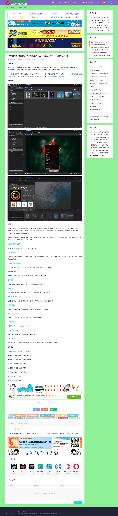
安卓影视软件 (104, 73)
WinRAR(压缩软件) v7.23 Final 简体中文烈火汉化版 (24, 433)
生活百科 (81, 2)
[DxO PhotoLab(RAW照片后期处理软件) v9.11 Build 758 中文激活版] (31, 466)
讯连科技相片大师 (13, 67)
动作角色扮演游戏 (95, 109)
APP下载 (20, 511)
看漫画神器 (104, 116)
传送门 (7, 511)
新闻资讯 (58, 2)
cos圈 (101, 96)
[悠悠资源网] (16, 2)
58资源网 (54, 14)
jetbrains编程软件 (95, 113)
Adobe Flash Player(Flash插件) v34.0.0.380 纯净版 (104, 20)
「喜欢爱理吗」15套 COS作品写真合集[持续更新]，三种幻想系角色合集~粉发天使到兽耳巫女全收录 (74, 433)
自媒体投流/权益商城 (73, 14)
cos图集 (93, 96)
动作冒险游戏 (94, 106)
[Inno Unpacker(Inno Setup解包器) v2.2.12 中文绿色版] (49, 466)
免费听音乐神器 (94, 119)
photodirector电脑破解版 (70, 74)
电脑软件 (19, 7)
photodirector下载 (57, 76)
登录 (45, 493)
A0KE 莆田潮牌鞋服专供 (54, 17)
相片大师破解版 (63, 418)
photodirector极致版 (33, 415)
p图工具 (10, 415)
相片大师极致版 (61, 415)
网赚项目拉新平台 (35, 17)
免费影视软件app (95, 70)
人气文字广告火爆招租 (17, 17)
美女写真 (100, 80)
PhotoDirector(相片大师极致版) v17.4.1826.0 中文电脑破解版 (29, 395)
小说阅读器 (93, 83)
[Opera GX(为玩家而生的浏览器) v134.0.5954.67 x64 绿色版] (67, 466)
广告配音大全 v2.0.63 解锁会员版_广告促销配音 (103, 145)
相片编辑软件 (12, 418)
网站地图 (55, 513)
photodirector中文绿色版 (49, 418)
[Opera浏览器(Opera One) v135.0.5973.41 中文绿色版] (76, 466)
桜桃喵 (92, 80)
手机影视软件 (94, 73)
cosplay (93, 67)
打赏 (51, 402)
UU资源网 (43, 513)
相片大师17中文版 (75, 418)
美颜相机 (93, 86)
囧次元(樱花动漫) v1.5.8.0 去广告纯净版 (102, 42)
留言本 (16, 511)
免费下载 (74, 396)
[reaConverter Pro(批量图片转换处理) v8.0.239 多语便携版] (40, 466)
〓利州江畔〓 (17, 14)
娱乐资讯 (66, 2)
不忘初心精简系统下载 (96, 90)
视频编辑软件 (103, 83)
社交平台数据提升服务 (36, 14)
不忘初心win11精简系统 (96, 103)
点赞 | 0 (46, 402)
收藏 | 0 (39, 402)
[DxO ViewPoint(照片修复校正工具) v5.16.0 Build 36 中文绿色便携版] (14, 466)
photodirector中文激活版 (14, 351)
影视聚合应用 (94, 93)
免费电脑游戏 (94, 116)
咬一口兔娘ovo (94, 99)
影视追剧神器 (104, 93)
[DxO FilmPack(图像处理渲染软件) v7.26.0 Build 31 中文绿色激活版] (23, 466)
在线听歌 (25, 511)
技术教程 (89, 2)
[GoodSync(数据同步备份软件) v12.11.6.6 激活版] (58, 466)
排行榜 (103, 2)
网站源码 (96, 2)
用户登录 (11, 511)
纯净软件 (74, 2)
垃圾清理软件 (94, 76)
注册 (40, 493)
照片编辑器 (21, 418)
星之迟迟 (103, 76)
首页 (52, 2)
